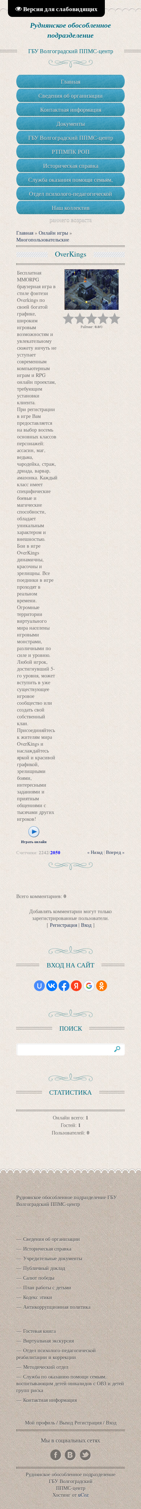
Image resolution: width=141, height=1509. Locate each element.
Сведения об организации (51, 1239)
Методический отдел (45, 1366)
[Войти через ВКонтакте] (51, 985)
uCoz (83, 1494)
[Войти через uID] (39, 985)
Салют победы (38, 1277)
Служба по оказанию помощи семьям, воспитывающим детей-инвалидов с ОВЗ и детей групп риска (70, 1383)
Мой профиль (40, 1422)
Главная (24, 232)
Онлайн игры (53, 232)
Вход (86, 924)
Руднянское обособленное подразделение (70, 30)
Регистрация (63, 924)
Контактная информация (50, 1400)
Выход (66, 1422)
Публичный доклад (44, 1268)
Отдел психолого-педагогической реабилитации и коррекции (56, 1354)
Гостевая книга (39, 1331)
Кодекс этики (37, 1297)
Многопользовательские (42, 239)
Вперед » (115, 852)
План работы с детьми (47, 1287)
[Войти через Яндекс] (76, 985)
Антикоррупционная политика (56, 1306)
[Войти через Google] (89, 986)
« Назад (95, 852)
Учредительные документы (52, 1258)
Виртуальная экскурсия (48, 1340)
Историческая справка (47, 1248)
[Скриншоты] (91, 289)
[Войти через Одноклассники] (101, 985)
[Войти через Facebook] (64, 985)
